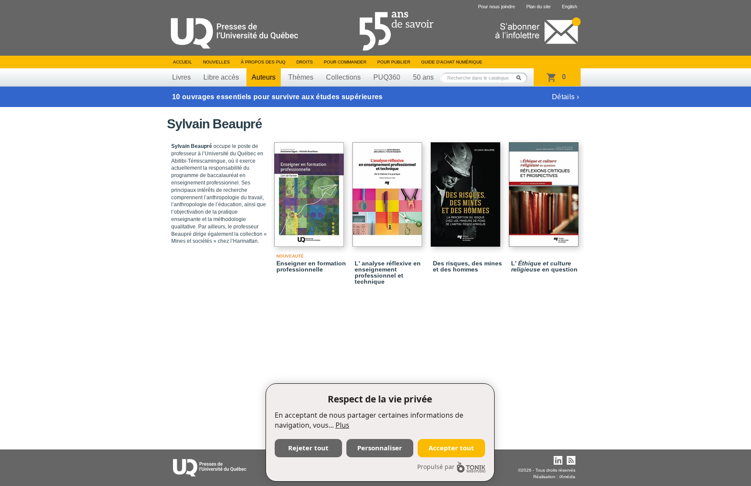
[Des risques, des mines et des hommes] (467, 190)
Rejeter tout (308, 447)
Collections (343, 77)
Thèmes (300, 77)
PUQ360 (386, 77)
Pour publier (393, 62)
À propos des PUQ (263, 62)
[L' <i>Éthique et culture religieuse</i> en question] (545, 190)
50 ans (423, 77)
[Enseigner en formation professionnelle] (310, 190)
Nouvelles (216, 62)
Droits (304, 62)
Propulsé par (436, 467)
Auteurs (264, 77)
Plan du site (538, 6)
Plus (342, 425)
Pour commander (345, 62)
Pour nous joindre (496, 6)
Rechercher (521, 77)
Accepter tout (451, 447)
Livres (181, 77)
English (569, 6)
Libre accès (221, 77)
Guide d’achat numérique (451, 62)
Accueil (182, 62)
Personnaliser (379, 447)
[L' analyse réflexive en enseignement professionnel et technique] (388, 190)
